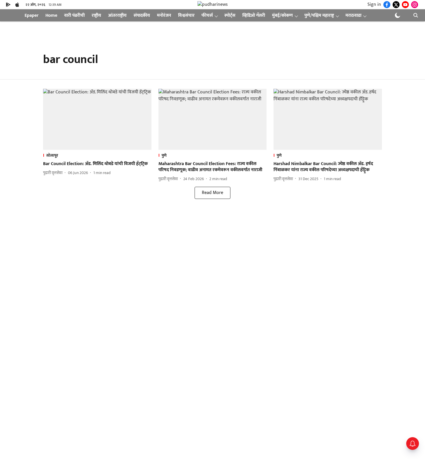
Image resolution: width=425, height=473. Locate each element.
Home (51, 15)
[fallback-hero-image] (97, 119)
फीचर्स (207, 15)
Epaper (31, 15)
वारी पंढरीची (74, 15)
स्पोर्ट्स (229, 15)
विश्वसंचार (186, 15)
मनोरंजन (164, 15)
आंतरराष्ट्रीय (117, 15)
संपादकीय (142, 15)
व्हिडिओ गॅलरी (253, 15)
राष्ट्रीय (96, 15)
